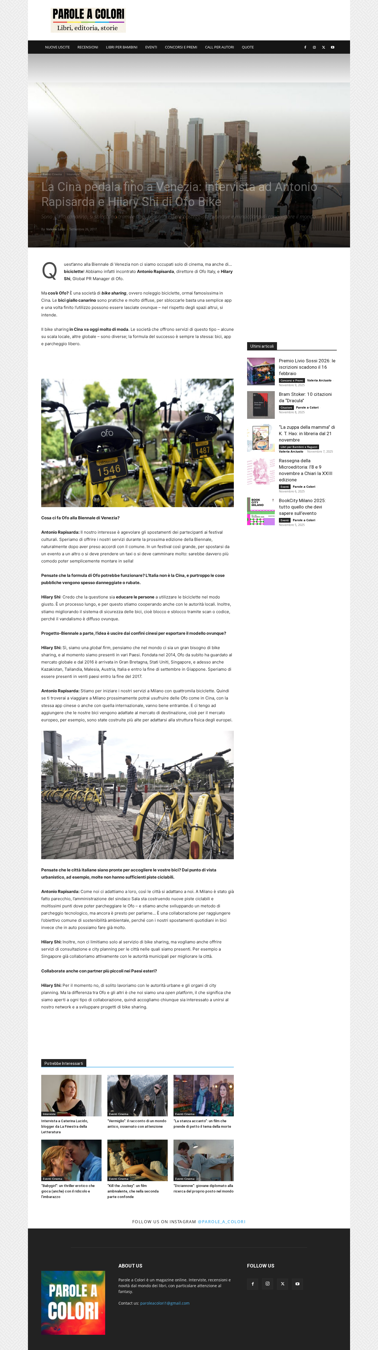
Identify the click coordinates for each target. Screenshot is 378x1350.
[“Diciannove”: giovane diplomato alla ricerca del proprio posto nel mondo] (204, 1160)
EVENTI (151, 47)
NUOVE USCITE (57, 47)
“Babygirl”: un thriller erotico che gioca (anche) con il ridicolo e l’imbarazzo (68, 1191)
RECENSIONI (87, 47)
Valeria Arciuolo (319, 380)
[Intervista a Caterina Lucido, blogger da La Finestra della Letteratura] (71, 1095)
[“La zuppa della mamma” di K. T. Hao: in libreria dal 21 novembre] (261, 438)
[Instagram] (314, 47)
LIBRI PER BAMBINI (122, 47)
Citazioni (286, 407)
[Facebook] (305, 47)
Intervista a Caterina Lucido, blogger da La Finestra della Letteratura (64, 1126)
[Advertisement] (236, 20)
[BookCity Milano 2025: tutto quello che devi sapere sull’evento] (261, 511)
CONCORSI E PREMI (181, 47)
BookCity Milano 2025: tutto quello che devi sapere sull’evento (302, 507)
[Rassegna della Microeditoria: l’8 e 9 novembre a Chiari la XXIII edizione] (261, 471)
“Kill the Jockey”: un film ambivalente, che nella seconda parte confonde (133, 1191)
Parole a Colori (307, 407)
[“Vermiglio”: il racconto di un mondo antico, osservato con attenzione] (137, 1095)
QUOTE (248, 47)
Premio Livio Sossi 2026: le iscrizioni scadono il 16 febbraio (307, 367)
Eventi (285, 487)
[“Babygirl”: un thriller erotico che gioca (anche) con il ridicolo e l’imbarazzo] (71, 1160)
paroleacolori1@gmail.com (165, 1303)
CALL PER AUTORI (219, 47)
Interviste (73, 174)
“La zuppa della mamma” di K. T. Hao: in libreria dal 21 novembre (307, 433)
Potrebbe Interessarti (64, 1063)
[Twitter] (323, 47)
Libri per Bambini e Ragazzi (299, 447)
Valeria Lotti (55, 229)
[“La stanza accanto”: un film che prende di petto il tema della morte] (204, 1095)
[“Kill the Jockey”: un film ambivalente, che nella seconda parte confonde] (137, 1160)
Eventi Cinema (52, 174)
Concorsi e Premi (292, 380)
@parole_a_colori (222, 1221)
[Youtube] (332, 47)
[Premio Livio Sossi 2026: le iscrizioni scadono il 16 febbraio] (261, 371)
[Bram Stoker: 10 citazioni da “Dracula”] (261, 405)
